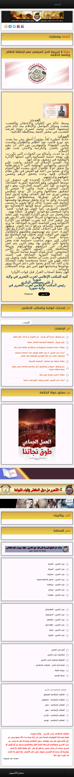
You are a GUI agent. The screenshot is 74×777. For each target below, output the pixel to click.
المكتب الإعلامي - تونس (54, 720)
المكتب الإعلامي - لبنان (55, 705)
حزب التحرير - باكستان (56, 620)
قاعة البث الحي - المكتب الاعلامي (50, 665)
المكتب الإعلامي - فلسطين (53, 700)
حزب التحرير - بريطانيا (56, 585)
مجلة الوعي (59, 676)
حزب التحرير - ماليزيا (56, 635)
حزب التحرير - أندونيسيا (55, 615)
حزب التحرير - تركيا (57, 630)
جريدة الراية (60, 670)
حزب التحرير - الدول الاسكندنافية (51, 580)
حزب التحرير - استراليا (56, 574)
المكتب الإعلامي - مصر (55, 710)
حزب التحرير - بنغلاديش (55, 625)
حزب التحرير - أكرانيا (56, 564)
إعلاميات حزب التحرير (56, 655)
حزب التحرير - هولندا (56, 595)
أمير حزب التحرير (58, 650)
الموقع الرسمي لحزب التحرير (53, 660)
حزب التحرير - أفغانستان (55, 609)
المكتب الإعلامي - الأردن (54, 715)
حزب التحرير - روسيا (56, 590)
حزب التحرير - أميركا (56, 569)
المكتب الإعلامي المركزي (54, 695)
